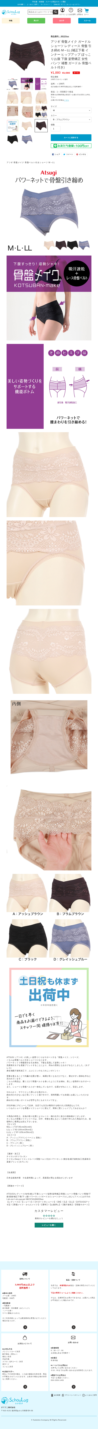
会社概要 (20, 4)
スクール (87, 21)
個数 (53, 125)
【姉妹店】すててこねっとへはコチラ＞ (67, 4)
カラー (54, 115)
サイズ (54, 106)
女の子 (61, 21)
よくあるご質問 (32, 4)
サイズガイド (45, 4)
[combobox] (43, 12)
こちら (66, 100)
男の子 (36, 21)
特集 (10, 21)
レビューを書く (49, 1225)
